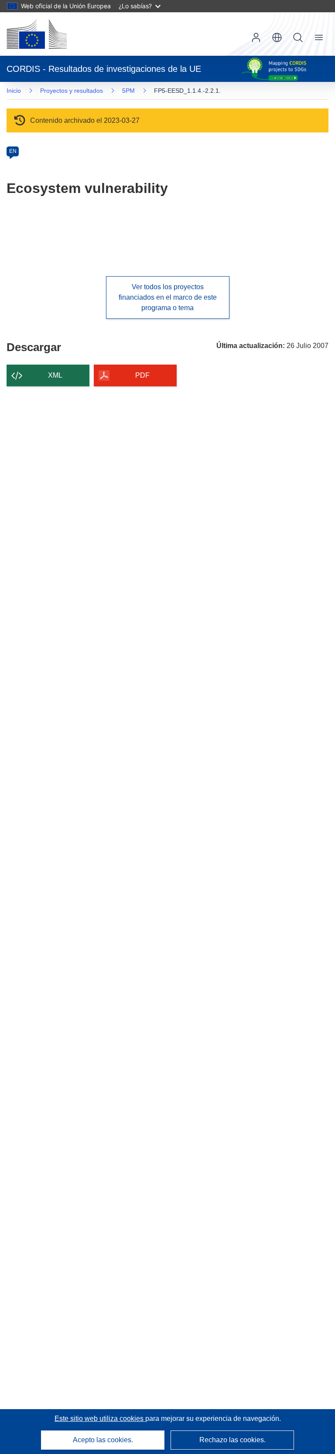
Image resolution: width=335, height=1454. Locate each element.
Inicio (14, 90)
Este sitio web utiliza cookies (100, 1418)
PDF (142, 375)
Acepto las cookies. (103, 1440)
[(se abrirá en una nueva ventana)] (37, 34)
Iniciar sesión (256, 37)
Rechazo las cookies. (232, 1440)
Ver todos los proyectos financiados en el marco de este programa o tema (168, 297)
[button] (277, 37)
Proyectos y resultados (71, 90)
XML (55, 375)
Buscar (298, 37)
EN (13, 151)
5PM (128, 90)
